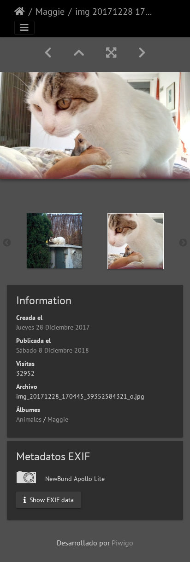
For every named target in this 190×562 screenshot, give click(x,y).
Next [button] (183, 243)
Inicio (19, 11)
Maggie (50, 11)
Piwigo (122, 542)
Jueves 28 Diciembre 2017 (53, 327)
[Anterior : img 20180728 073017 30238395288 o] (48, 52)
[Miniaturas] (79, 52)
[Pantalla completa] (111, 52)
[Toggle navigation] (24, 28)
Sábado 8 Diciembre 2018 (52, 350)
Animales (29, 419)
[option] (54, 240)
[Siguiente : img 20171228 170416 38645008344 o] (142, 52)
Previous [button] (7, 243)
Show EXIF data (51, 500)
